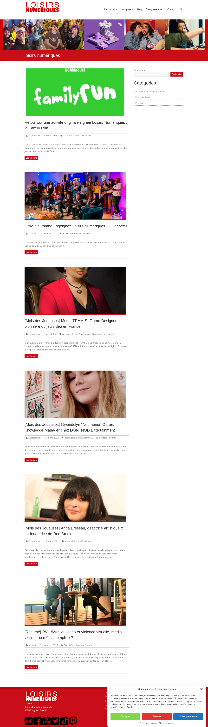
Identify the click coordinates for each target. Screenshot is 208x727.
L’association (110, 9)
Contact (171, 9)
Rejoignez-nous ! (154, 9)
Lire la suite (31, 157)
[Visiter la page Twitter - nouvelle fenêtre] (55, 724)
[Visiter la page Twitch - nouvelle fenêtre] (73, 724)
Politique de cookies (148, 723)
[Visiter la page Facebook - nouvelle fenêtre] (37, 724)
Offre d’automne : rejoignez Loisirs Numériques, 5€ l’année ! (76, 226)
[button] (201, 689)
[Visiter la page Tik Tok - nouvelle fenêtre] (64, 724)
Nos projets (127, 9)
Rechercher (140, 70)
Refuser (157, 716)
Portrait (110, 334)
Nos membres (98, 334)
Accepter (125, 716)
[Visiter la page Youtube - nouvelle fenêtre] (46, 724)
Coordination (34, 135)
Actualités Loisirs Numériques (77, 135)
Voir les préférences (188, 716)
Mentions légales (166, 723)
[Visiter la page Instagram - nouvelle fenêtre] (29, 724)
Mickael (32, 233)
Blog (139, 9)
